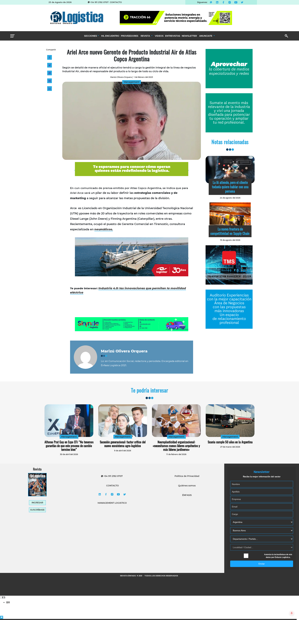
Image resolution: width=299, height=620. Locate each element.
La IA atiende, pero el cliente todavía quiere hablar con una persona (230, 187)
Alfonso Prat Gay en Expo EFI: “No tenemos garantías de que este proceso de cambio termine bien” (69, 446)
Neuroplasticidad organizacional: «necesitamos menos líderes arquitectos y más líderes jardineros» (176, 446)
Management (69, 436)
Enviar (262, 563)
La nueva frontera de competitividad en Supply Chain (229, 231)
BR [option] (8, 602)
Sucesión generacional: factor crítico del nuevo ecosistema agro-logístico (123, 444)
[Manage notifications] (291, 613)
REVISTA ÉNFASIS (128, 576)
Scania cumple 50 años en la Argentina (230, 442)
